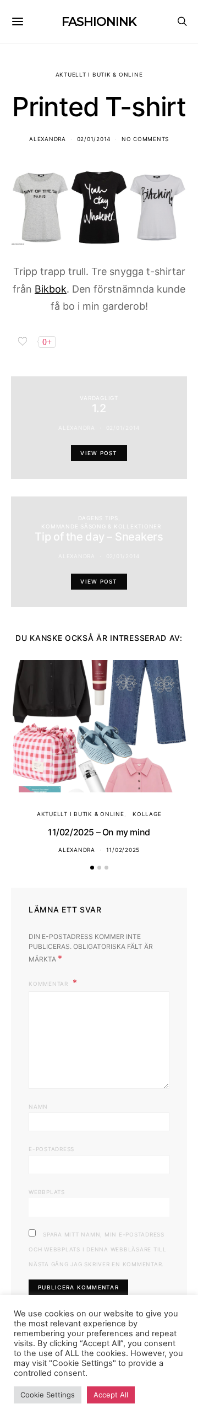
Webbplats (47, 1192)
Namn (38, 1106)
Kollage (147, 814)
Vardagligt (99, 398)
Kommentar (49, 983)
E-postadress (51, 1149)
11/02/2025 (123, 849)
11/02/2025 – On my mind (99, 832)
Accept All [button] (111, 1394)
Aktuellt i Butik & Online (99, 74)
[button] (92, 867)
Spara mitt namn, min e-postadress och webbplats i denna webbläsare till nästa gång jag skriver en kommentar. (98, 1249)
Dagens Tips (98, 518)
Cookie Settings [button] (47, 1394)
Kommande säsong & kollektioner (101, 526)
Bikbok (51, 289)
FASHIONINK (99, 21)
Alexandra (47, 139)
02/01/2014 (94, 139)
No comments (145, 139)
